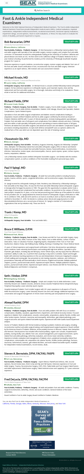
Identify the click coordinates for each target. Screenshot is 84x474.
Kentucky (35, 404)
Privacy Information (48, 455)
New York (62, 404)
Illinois (29, 404)
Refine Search (43, 10)
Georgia (18, 404)
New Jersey (51, 404)
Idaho (24, 404)
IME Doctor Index (48, 453)
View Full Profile (71, 41)
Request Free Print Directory (16, 453)
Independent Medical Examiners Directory (31, 465)
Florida (12, 404)
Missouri (43, 404)
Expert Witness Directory (10, 465)
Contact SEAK (11, 455)
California (6, 404)
